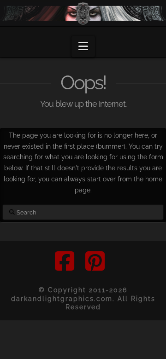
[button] (83, 47)
